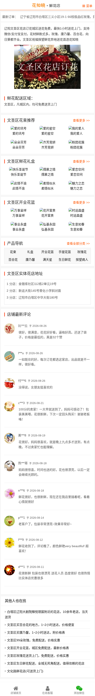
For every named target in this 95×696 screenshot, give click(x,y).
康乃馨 (30, 259)
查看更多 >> (81, 120)
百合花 (13, 259)
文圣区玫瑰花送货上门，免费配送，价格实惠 (38, 655)
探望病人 (82, 259)
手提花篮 (65, 252)
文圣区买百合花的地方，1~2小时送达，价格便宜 (40, 625)
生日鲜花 (65, 259)
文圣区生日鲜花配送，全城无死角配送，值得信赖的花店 (45, 663)
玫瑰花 (82, 252)
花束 (13, 252)
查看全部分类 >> (78, 243)
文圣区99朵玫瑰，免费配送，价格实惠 (33, 640)
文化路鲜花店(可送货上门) (25, 671)
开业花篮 (47, 252)
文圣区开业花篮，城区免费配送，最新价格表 (38, 648)
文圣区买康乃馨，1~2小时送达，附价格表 (36, 632)
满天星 (47, 259)
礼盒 (30, 252)
